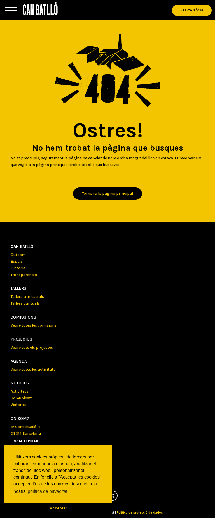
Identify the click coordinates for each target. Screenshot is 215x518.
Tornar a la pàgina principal (107, 193)
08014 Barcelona (26, 433)
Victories (19, 404)
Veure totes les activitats (33, 369)
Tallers (18, 288)
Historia (18, 268)
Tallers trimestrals (27, 296)
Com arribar (26, 441)
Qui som (18, 254)
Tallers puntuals (25, 303)
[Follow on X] (113, 496)
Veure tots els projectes (32, 347)
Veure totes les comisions (34, 325)
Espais (17, 261)
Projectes (21, 339)
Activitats (19, 391)
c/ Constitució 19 (26, 426)
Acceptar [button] (58, 508)
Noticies (20, 383)
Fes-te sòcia (191, 10)
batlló (22, 246)
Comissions (23, 317)
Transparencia (24, 274)
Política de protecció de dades (140, 512)
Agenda (19, 361)
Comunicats (22, 398)
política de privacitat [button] (47, 491)
